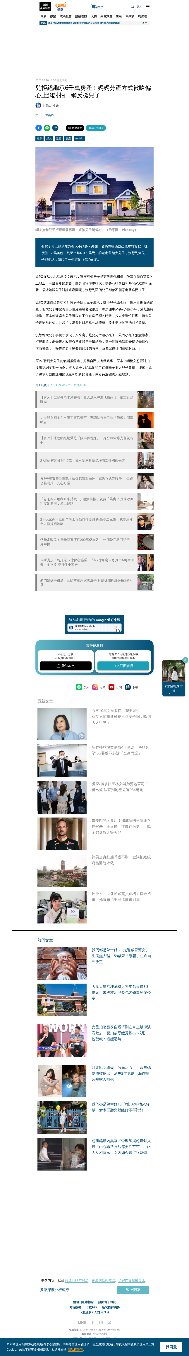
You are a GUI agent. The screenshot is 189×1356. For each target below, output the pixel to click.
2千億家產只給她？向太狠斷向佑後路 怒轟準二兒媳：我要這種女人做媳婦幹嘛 (86, 521)
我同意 (171, 1346)
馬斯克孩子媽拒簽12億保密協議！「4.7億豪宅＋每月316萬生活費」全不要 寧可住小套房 (87, 562)
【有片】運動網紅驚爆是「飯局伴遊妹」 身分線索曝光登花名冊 (86, 440)
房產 (68, 138)
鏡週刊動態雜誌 (103, 1280)
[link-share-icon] (55, 128)
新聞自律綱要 (111, 1307)
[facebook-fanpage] (92, 1322)
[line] (82, 1322)
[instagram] (101, 1322)
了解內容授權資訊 (131, 1280)
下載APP (91, 1307)
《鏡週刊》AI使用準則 (94, 1312)
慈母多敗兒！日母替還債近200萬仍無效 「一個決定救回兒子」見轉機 (86, 542)
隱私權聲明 (75, 1349)
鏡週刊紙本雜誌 (76, 1280)
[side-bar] (148, 6)
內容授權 (75, 1307)
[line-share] (47, 128)
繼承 (39, 138)
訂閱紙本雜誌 (45, 6)
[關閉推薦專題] (185, 660)
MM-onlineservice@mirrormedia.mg (100, 1329)
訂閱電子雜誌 (107, 1302)
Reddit (79, 138)
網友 (49, 138)
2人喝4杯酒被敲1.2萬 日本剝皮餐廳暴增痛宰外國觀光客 (82, 460)
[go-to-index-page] (96, 6)
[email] (109, 1322)
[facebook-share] (38, 128)
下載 (135, 687)
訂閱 (119, 687)
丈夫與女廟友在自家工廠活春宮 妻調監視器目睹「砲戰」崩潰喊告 (86, 420)
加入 (86, 687)
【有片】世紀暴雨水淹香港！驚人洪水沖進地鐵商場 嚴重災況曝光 (86, 399)
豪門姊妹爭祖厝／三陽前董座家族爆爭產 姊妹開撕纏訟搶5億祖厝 (86, 582)
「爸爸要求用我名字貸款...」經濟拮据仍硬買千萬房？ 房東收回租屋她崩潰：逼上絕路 (87, 501)
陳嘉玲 (49, 115)
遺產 (58, 138)
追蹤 (103, 687)
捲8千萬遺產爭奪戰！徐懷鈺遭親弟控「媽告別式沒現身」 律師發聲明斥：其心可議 (86, 481)
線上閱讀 (133, 1289)
